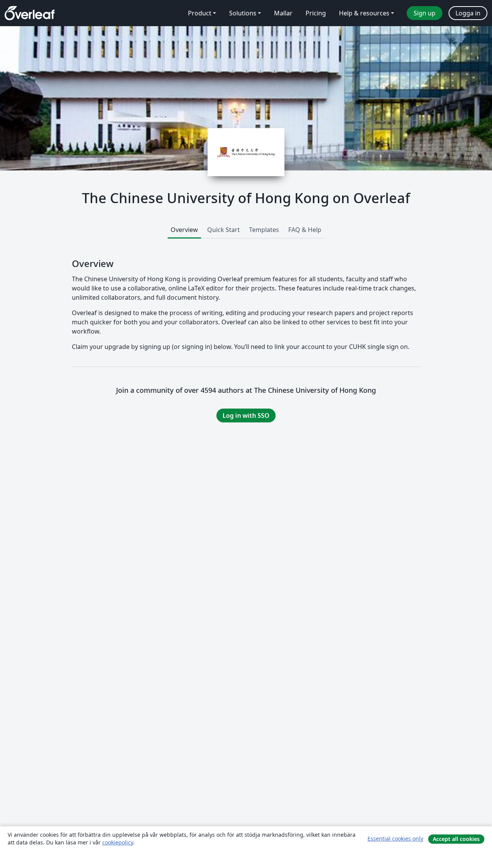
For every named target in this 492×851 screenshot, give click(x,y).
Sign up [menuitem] (424, 13)
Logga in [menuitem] (467, 13)
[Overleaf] (30, 13)
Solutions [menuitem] (242, 13)
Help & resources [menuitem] (364, 13)
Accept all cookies (456, 839)
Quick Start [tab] (223, 229)
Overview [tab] (184, 229)
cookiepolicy (117, 842)
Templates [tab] (264, 229)
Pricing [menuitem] (316, 13)
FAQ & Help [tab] (304, 229)
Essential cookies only (395, 838)
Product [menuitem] (199, 13)
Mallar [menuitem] (283, 13)
